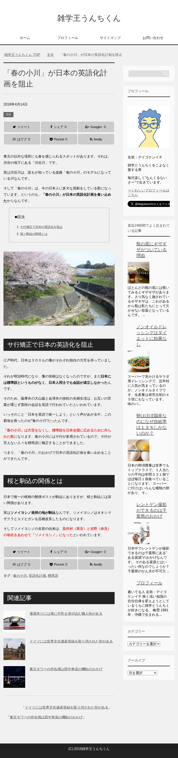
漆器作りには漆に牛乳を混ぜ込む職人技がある (66, 613)
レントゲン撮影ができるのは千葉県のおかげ (151, 510)
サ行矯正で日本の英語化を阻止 (41, 227)
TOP (25, 55)
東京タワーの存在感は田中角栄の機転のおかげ (66, 669)
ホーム (25, 38)
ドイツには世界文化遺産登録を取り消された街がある (71, 641)
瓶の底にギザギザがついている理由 (151, 249)
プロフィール (67, 38)
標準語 (53, 575)
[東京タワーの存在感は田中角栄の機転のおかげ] (14, 684)
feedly (98, 139)
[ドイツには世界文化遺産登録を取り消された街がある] (14, 657)
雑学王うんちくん (89, 18)
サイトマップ (110, 38)
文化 (8, 114)
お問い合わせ (153, 38)
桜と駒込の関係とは (34, 234)
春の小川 (20, 575)
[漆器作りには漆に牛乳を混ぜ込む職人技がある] (14, 629)
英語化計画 (37, 575)
